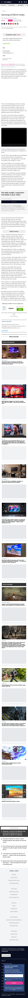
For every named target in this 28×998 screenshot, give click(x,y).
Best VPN (14, 874)
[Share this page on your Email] (17, 24)
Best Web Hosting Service (14, 880)
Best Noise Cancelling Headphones (14, 919)
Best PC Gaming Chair (14, 897)
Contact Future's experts (7, 963)
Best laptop (20, 5)
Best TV (14, 905)
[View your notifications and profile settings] (19, 2)
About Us (4, 960)
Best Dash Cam (14, 934)
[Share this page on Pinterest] (11, 24)
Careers (3, 986)
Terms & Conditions (12, 988)
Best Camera (14, 931)
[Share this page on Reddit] (9, 24)
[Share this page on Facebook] (2, 24)
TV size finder (11, 5)
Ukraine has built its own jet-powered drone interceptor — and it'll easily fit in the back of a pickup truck (15, 862)
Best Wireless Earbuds (14, 922)
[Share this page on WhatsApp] (6, 24)
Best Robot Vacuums (14, 939)
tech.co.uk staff (17, 20)
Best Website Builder (14, 883)
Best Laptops (14, 888)
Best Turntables (14, 917)
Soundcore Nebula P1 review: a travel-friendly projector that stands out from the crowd (14, 840)
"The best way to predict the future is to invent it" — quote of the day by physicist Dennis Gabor (14, 855)
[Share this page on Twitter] (4, 24)
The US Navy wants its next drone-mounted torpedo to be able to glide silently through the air (15, 848)
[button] (26, 2)
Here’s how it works (9, 28)
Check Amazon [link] (6, 43)
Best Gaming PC (14, 894)
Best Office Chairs (14, 925)
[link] (5, 308)
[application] (14, 136)
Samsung (16, 69)
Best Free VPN (14, 877)
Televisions (4, 11)
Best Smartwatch (14, 911)
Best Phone (14, 902)
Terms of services (16, 205)
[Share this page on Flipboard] (13, 24)
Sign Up (14, 983)
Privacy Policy (18, 987)
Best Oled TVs (14, 908)
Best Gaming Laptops (14, 891)
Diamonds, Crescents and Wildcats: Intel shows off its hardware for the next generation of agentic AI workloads (14, 833)
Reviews (10, 20)
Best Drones (14, 936)
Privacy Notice (18, 206)
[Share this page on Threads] (15, 24)
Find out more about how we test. (9, 66)
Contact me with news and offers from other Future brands (14, 979)
